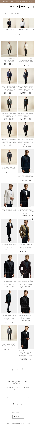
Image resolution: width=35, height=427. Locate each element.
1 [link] (12, 369)
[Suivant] (20, 35)
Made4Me (12, 423)
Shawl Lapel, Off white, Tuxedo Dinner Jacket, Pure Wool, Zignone (9, 60)
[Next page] (23, 369)
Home (3, 13)
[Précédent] (15, 35)
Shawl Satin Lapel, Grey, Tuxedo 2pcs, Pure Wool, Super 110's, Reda (9, 168)
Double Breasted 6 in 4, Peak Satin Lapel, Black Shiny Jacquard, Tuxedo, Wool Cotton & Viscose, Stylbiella (25, 353)
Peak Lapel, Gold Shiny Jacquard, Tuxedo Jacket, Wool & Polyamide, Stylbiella (25, 247)
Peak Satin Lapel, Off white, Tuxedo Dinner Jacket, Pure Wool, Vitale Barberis (25, 61)
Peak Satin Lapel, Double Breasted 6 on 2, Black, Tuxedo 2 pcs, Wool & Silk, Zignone (25, 142)
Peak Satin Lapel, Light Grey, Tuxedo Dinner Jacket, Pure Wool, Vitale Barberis (9, 345)
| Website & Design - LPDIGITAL (22, 423)
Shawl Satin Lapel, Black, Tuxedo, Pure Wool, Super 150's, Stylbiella (9, 246)
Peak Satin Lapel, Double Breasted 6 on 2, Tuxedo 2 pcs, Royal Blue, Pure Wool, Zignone (26, 88)
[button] (2, 7)
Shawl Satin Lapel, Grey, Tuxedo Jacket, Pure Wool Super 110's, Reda (9, 115)
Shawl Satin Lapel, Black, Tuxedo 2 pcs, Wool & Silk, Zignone (25, 115)
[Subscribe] (28, 397)
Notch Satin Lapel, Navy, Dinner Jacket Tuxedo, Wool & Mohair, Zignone (9, 141)
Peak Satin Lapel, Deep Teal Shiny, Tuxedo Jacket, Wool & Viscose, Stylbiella (25, 176)
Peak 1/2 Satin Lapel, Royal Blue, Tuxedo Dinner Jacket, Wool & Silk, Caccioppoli (9, 88)
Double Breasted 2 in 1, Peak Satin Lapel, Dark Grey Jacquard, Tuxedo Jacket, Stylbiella (9, 282)
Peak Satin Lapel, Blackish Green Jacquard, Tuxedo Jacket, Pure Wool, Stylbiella (9, 317)
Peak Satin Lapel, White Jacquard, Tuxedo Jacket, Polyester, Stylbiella (9, 210)
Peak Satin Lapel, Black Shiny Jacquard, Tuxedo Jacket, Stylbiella (26, 317)
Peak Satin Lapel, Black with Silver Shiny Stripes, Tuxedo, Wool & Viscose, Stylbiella (25, 211)
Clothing (10, 13)
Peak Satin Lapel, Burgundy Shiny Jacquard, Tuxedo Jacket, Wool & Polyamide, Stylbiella (26, 282)
